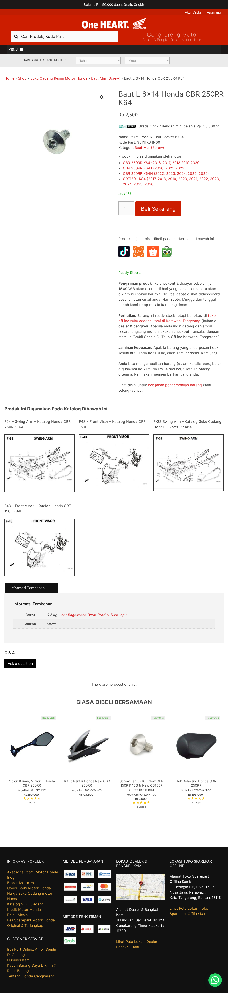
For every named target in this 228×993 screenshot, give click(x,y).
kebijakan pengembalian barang (175, 385)
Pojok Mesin (17, 915)
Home (9, 78)
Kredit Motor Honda (24, 909)
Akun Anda (193, 12)
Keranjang (213, 12)
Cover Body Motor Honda (29, 888)
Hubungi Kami (19, 960)
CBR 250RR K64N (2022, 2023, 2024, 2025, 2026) (166, 173)
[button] (13, 49)
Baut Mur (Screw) (105, 78)
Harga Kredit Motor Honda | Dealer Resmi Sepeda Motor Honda (114, 23)
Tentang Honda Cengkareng (31, 976)
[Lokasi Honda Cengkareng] (140, 898)
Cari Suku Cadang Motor (44, 60)
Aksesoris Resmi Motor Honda (32, 872)
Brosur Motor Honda (24, 882)
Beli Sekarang (158, 209)
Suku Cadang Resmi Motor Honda (59, 78)
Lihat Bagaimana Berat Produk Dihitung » (93, 615)
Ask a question (20, 663)
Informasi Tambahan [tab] (27, 588)
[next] (219, 765)
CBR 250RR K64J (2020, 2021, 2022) (154, 168)
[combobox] (64, 36)
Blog (11, 877)
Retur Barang (18, 970)
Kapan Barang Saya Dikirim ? (31, 965)
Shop (22, 78)
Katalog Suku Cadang (25, 904)
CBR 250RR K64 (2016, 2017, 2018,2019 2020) (162, 162)
